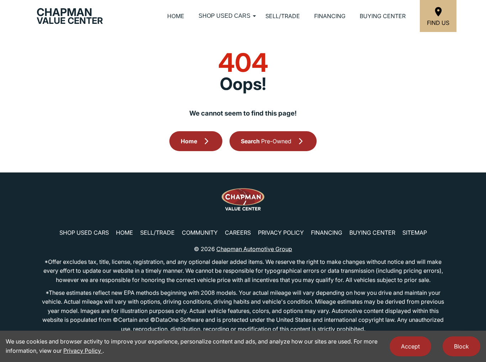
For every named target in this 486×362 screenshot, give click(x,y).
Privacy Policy (281, 232)
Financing (329, 16)
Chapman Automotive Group (254, 248)
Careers (238, 232)
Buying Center (383, 16)
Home (175, 16)
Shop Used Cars (224, 16)
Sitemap (414, 232)
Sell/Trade (282, 16)
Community (200, 232)
